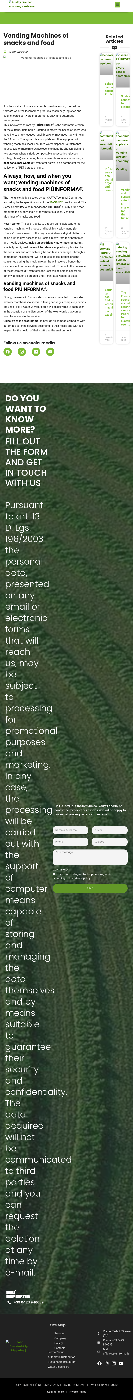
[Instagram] (22, 352)
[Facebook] (7, 352)
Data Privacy (60, 870)
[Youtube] (50, 352)
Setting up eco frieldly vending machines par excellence (112, 302)
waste (26, 163)
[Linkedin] (36, 352)
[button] (117, 4)
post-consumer (12, 163)
